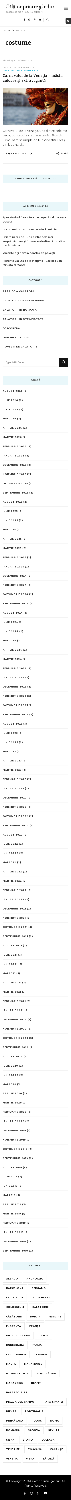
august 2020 (13, 1056)
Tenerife (13, 1449)
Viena (30, 1458)
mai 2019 (9, 1195)
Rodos (36, 1420)
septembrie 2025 (15, 492)
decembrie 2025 (14, 465)
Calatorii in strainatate (20, 70)
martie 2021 (12, 991)
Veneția (12, 1458)
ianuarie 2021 (13, 1010)
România (13, 1430)
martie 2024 (12, 659)
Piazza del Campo (20, 1401)
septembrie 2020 (16, 1047)
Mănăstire (14, 1383)
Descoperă (11, 328)
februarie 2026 (15, 446)
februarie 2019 (14, 1223)
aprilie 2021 (12, 982)
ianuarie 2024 (13, 677)
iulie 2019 (10, 1176)
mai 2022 (9, 862)
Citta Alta (14, 1297)
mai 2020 (9, 1084)
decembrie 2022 (15, 797)
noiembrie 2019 (14, 1139)
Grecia (43, 1335)
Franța (35, 1326)
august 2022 (13, 834)
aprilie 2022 (12, 871)
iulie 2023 (10, 733)
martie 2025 (12, 548)
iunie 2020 (10, 1075)
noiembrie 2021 (14, 918)
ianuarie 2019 (13, 1232)
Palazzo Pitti (17, 1392)
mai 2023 (9, 751)
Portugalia (34, 1411)
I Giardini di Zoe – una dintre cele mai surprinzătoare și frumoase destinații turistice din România (34, 241)
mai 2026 (9, 418)
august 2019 (12, 1167)
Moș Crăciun (46, 1373)
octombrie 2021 (15, 927)
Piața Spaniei (53, 1401)
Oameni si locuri (16, 337)
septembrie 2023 (15, 714)
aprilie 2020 (12, 1093)
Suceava (48, 1439)
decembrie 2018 (14, 1241)
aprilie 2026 (12, 427)
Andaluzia (35, 1278)
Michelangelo (17, 1373)
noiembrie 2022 (15, 807)
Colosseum (15, 1307)
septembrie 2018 (15, 1250)
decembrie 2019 (14, 1130)
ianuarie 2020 (13, 1121)
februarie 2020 (15, 1112)
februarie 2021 (14, 1001)
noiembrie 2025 (14, 474)
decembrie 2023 (14, 686)
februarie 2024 (15, 668)
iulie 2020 (10, 1065)
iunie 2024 (10, 631)
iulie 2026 (10, 400)
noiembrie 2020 (15, 1028)
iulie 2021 (10, 954)
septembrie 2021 (15, 936)
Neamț (36, 1383)
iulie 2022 (10, 843)
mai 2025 (9, 529)
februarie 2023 (14, 779)
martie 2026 (12, 437)
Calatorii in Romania (20, 309)
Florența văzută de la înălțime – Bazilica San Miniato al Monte (32, 263)
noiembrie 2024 (15, 585)
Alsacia (12, 1278)
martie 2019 (12, 1213)
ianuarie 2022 (13, 899)
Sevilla (54, 1430)
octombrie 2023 (15, 705)
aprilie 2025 (12, 538)
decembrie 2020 (15, 1019)
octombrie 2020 (15, 1038)
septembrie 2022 (16, 825)
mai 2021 (9, 973)
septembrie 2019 (15, 1158)
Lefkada (40, 1354)
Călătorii (14, 1316)
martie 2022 (12, 881)
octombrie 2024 (15, 594)
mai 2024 (9, 640)
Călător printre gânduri (30, 6)
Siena (10, 1439)
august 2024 (13, 612)
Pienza (11, 1411)
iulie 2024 (10, 622)
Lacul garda (16, 1354)
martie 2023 (12, 770)
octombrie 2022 (15, 816)
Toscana (35, 1449)
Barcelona (14, 1288)
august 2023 (12, 723)
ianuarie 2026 (13, 455)
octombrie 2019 (15, 1149)
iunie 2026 (10, 409)
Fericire (55, 1316)
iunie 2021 (10, 964)
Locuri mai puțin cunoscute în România (30, 229)
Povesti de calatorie (20, 346)
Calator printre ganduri (23, 300)
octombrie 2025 (15, 483)
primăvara (14, 1420)
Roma (54, 1420)
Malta (11, 1363)
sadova (34, 1430)
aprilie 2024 (12, 649)
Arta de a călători (18, 291)
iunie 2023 (10, 742)
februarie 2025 (14, 557)
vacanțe (56, 1449)
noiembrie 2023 (14, 696)
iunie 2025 (10, 520)
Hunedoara (15, 1345)
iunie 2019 (10, 1185)
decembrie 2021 (14, 908)
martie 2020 (12, 1102)
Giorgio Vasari (18, 1335)
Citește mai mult (16, 153)
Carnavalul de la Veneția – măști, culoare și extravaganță (33, 78)
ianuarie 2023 (13, 788)
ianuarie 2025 (13, 566)
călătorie (40, 1307)
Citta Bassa (41, 1297)
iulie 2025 (10, 511)
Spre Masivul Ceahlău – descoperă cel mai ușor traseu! (34, 219)
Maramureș (33, 1363)
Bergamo (39, 1288)
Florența (13, 1326)
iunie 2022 (10, 853)
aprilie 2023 (12, 760)
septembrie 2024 (16, 603)
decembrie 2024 (15, 576)
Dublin (35, 1316)
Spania (28, 1439)
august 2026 (13, 391)
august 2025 (12, 501)
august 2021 (12, 945)
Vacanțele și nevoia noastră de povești (29, 253)
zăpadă (48, 1458)
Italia (37, 1345)
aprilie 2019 (12, 1204)
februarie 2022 (15, 890)
